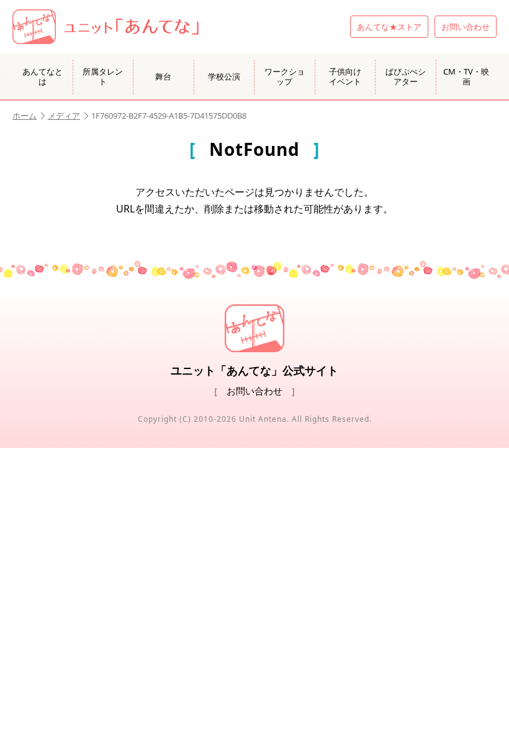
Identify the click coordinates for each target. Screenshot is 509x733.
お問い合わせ (465, 26)
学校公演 (224, 76)
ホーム (24, 115)
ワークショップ (284, 76)
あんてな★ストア (389, 26)
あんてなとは (42, 76)
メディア (64, 115)
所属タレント (103, 76)
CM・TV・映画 (466, 76)
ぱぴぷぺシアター (405, 76)
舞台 (163, 76)
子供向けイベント (345, 76)
